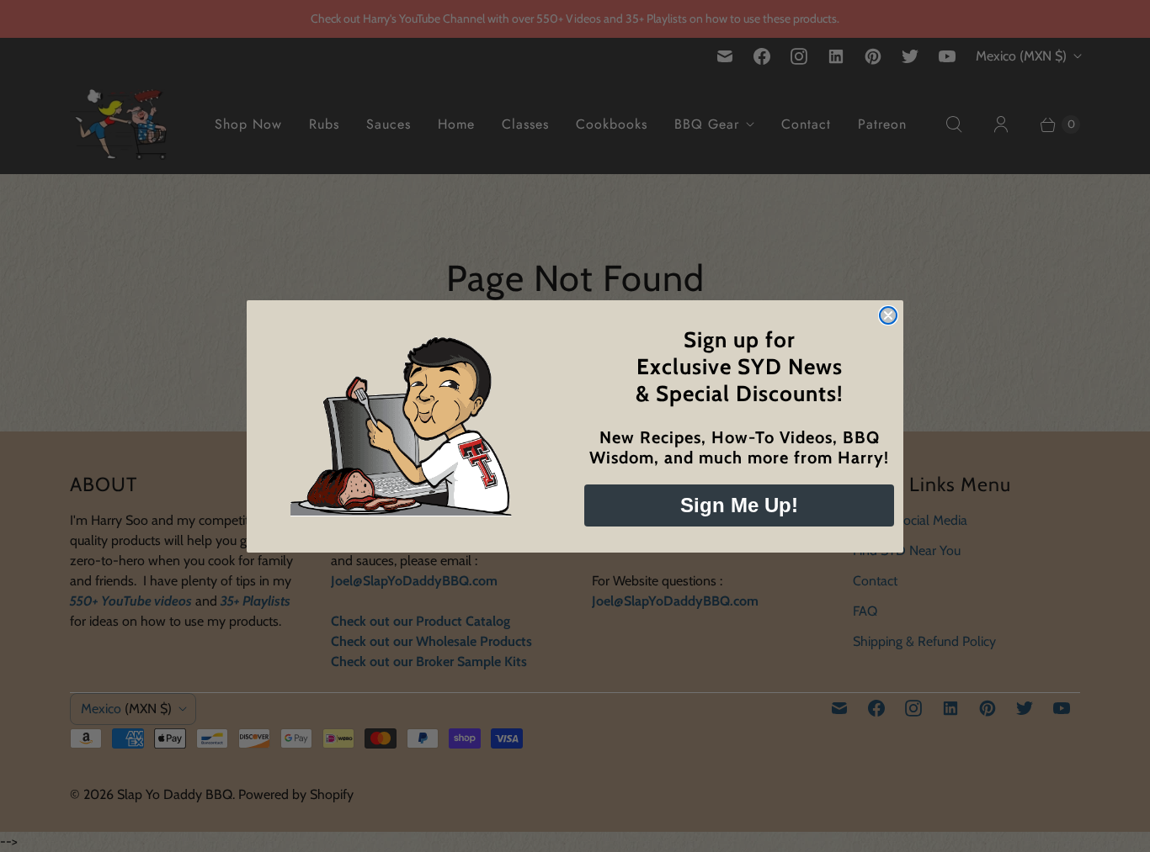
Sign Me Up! (739, 505)
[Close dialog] (888, 315)
